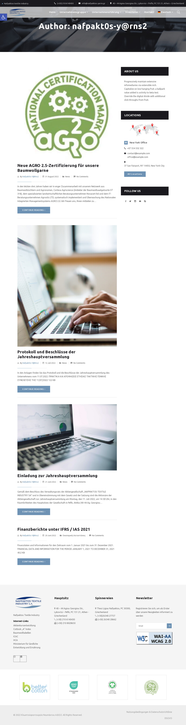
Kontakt (149, 12)
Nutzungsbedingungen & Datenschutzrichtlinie (149, 712)
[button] (3, 17)
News (67, 177)
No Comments (82, 177)
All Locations (135, 174)
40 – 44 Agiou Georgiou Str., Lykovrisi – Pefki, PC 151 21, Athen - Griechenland (71, 612)
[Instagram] (16, 658)
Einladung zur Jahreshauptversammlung (57, 475)
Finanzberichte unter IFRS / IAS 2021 (53, 529)
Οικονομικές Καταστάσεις (74, 535)
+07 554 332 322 (135, 148)
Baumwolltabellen (22, 633)
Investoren (131, 12)
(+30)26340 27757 (106, 616)
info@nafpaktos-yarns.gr (93, 3)
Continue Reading (33, 210)
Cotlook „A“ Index (22, 629)
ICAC (15, 636)
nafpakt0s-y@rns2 (31, 177)
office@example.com (137, 157)
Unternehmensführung (105, 12)
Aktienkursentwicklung (24, 625)
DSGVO (168, 718)
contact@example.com (138, 153)
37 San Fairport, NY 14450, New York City (144, 165)
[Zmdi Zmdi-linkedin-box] (23, 658)
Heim (52, 12)
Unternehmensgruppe (73, 12)
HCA (15, 640)
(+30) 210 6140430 (65, 3)
